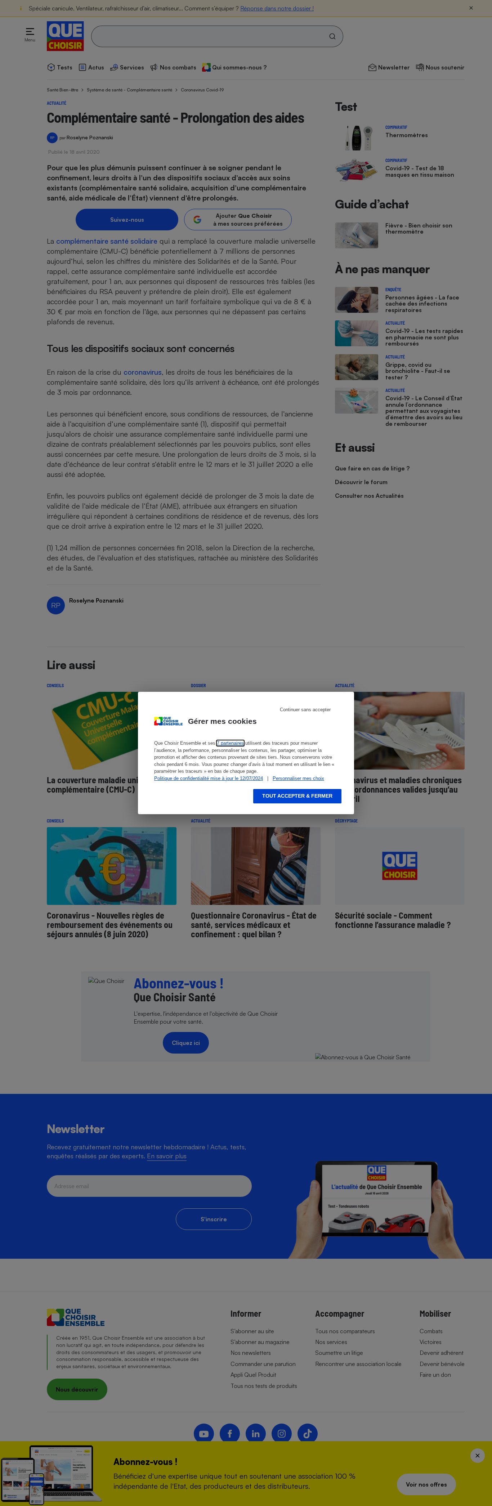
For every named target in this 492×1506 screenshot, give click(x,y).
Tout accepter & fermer (297, 796)
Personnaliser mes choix (298, 778)
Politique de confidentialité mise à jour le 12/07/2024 (208, 778)
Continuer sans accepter (305, 709)
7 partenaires (230, 743)
